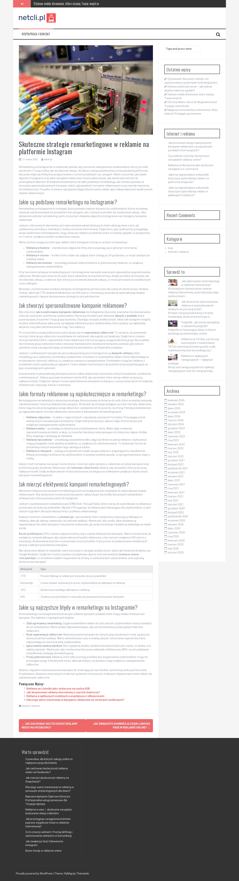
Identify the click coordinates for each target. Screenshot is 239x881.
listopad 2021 (176, 464)
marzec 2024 (176, 420)
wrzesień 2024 (176, 412)
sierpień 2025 (176, 404)
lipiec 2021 (174, 480)
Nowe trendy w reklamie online (43, 850)
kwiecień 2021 (176, 492)
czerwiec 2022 (176, 436)
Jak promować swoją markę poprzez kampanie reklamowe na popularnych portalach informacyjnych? (190, 146)
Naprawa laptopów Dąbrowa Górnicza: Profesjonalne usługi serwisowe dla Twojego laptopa (47, 800)
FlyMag (68, 873)
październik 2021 (178, 468)
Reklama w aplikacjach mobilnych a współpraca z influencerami (65, 696)
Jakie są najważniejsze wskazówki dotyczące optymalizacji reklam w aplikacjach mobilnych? (188, 191)
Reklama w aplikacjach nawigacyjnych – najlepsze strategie (190, 359)
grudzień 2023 (176, 428)
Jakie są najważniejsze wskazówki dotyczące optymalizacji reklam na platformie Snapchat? (188, 178)
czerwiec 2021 (176, 484)
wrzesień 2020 (176, 520)
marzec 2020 (176, 544)
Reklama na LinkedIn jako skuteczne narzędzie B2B (58, 688)
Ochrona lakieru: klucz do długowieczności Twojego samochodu (72, 3)
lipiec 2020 (174, 528)
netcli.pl (48, 159)
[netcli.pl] (37, 17)
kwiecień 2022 (176, 444)
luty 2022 (173, 452)
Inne (170, 248)
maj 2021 (173, 488)
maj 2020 (173, 536)
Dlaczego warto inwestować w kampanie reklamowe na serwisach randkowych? (75, 699)
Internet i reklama (31, 706)
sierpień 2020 (176, 524)
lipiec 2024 (174, 416)
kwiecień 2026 (176, 400)
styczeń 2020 (176, 552)
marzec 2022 (176, 448)
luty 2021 (173, 500)
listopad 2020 (176, 512)
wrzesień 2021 (176, 472)
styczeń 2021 (176, 504)
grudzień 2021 (176, 460)
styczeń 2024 (176, 424)
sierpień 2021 (176, 476)
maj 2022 (173, 440)
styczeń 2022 (176, 456)
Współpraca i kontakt (36, 34)
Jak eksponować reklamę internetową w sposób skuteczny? (63, 692)
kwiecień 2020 (176, 540)
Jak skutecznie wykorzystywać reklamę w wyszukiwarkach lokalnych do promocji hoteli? (193, 305)
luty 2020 (173, 548)
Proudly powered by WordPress (34, 873)
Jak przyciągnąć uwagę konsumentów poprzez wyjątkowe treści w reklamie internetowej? (48, 822)
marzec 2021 (176, 496)
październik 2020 (178, 516)
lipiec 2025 (174, 408)
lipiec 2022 (174, 432)
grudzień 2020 (176, 508)
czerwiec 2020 (176, 532)
